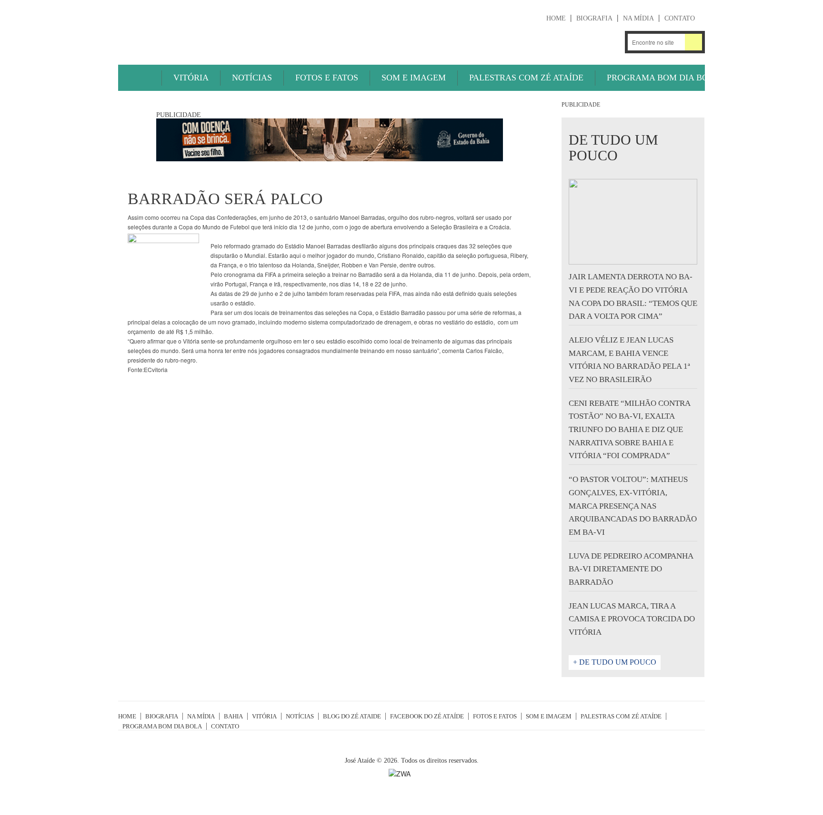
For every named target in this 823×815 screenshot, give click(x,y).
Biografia (594, 18)
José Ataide (189, 29)
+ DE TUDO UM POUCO (614, 662)
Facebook (611, 42)
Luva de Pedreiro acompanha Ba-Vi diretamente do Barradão (631, 569)
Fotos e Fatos (326, 77)
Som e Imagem (413, 77)
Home (556, 18)
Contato (679, 18)
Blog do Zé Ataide (352, 716)
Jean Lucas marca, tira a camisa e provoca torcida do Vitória (632, 619)
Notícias (252, 77)
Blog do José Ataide (586, 42)
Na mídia (638, 18)
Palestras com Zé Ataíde (526, 77)
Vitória (191, 77)
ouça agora (522, 43)
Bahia (233, 716)
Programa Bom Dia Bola (663, 77)
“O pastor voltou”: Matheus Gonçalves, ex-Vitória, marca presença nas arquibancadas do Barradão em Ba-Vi (633, 506)
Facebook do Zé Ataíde (427, 716)
